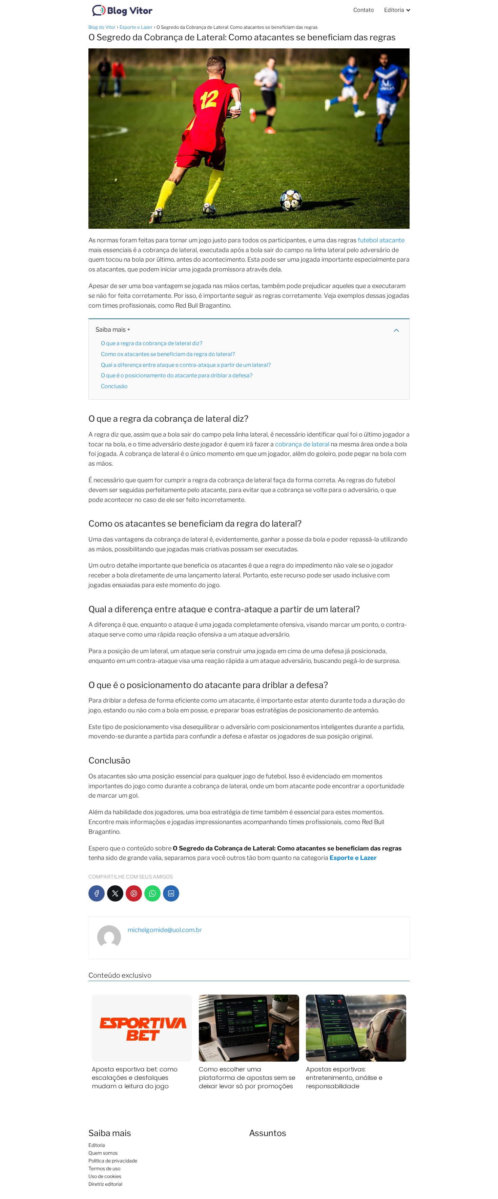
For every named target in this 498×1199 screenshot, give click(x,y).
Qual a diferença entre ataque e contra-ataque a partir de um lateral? (186, 365)
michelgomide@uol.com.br (165, 929)
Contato (363, 10)
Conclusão (114, 386)
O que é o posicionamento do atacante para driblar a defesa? (176, 375)
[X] (115, 893)
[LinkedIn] (171, 893)
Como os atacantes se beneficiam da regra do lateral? (168, 354)
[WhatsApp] (152, 893)
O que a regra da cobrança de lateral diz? (151, 343)
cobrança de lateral (302, 444)
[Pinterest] (134, 893)
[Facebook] (96, 893)
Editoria (394, 10)
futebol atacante (381, 240)
